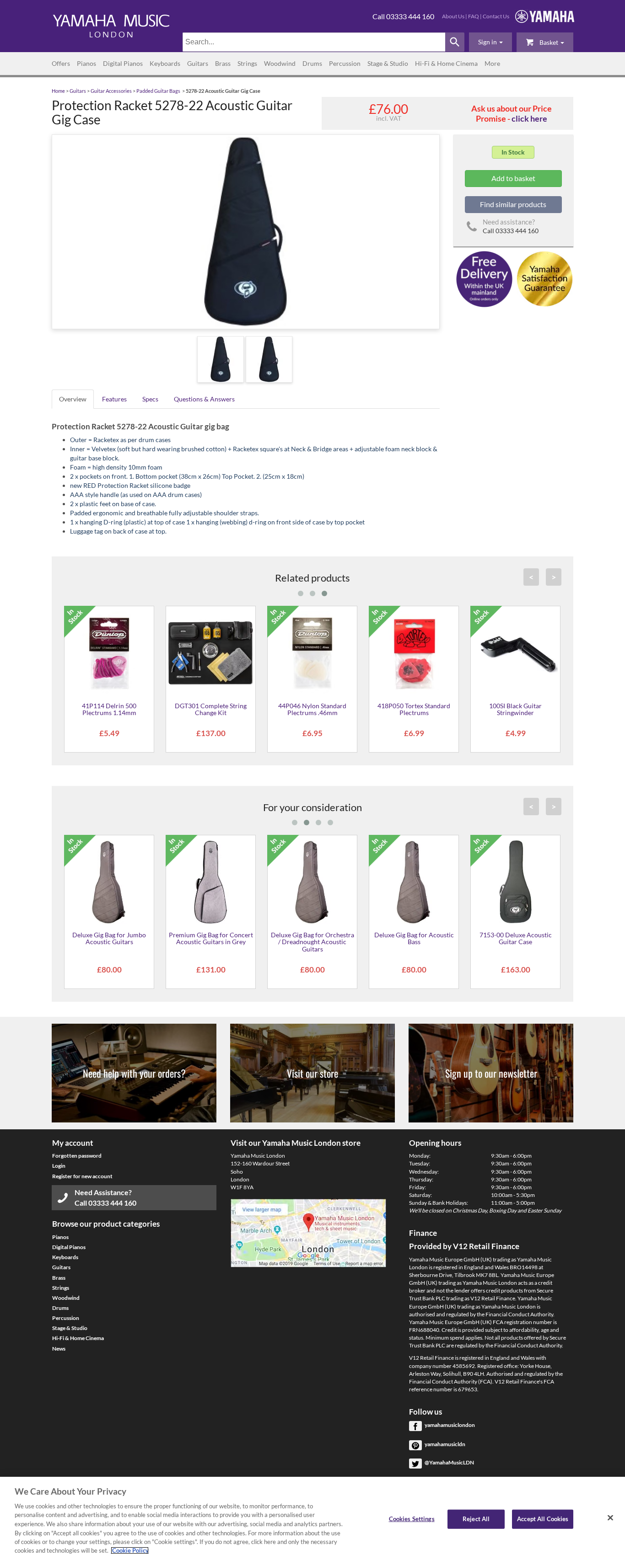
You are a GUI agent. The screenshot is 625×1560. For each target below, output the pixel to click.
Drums (312, 63)
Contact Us (496, 16)
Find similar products (513, 204)
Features (114, 399)
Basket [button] (549, 42)
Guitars (197, 63)
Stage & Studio (387, 63)
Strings (247, 63)
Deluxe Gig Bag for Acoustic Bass (414, 938)
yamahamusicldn (445, 1444)
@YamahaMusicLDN (449, 1462)
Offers (61, 63)
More (492, 63)
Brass (223, 63)
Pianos (86, 63)
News (58, 1348)
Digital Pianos (123, 63)
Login (58, 1165)
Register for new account (82, 1176)
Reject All (476, 1519)
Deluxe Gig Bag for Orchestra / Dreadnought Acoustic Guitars (312, 942)
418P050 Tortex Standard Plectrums (413, 709)
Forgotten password (77, 1155)
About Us (453, 16)
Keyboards (165, 63)
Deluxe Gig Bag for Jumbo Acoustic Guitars (109, 938)
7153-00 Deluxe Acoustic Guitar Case (516, 938)
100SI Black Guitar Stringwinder (515, 709)
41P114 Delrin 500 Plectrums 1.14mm (109, 709)
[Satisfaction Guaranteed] (543, 278)
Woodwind (280, 63)
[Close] (610, 1517)
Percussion (345, 63)
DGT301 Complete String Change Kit (211, 709)
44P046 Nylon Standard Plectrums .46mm (312, 709)
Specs (150, 399)
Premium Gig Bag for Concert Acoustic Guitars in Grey (211, 938)
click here (529, 118)
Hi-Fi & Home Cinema (446, 63)
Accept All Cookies (542, 1519)
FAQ (473, 16)
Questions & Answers (204, 399)
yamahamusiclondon (450, 1424)
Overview (72, 399)
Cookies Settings (412, 1519)
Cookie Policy (130, 1550)
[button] (490, 42)
